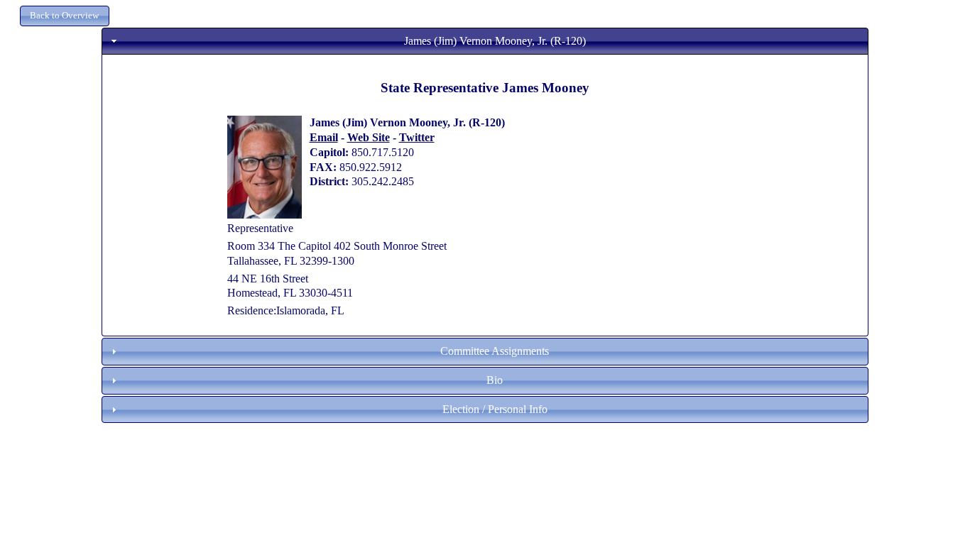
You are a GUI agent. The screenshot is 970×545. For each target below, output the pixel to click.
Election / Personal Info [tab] (494, 409)
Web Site (368, 137)
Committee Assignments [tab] (494, 351)
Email (324, 137)
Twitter (417, 137)
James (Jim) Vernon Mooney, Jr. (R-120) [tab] (495, 41)
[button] (64, 16)
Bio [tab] (494, 380)
